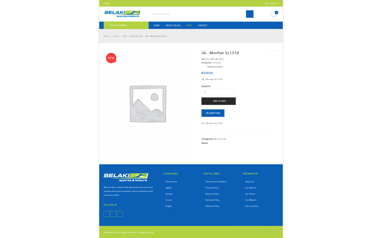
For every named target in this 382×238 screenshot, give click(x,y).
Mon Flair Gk (136, 36)
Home (106, 36)
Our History (250, 188)
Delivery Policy (212, 206)
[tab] (212, 113)
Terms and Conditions (215, 181)
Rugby (169, 206)
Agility (169, 188)
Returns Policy (212, 194)
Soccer (116, 36)
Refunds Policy (212, 200)
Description (213, 113)
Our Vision (250, 194)
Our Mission (251, 200)
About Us (249, 181)
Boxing (169, 194)
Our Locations (252, 206)
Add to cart (219, 101)
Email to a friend (214, 66)
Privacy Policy (212, 188)
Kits (125, 36)
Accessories (171, 181)
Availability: (206, 62)
